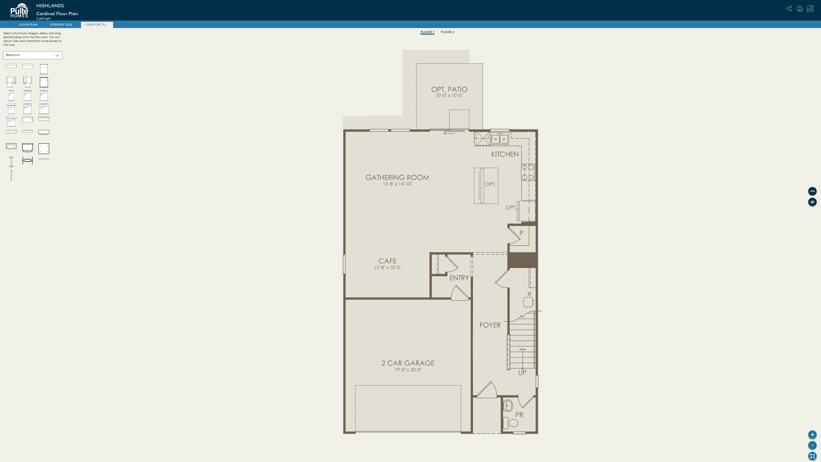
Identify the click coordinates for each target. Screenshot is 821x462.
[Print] (799, 8)
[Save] (810, 8)
